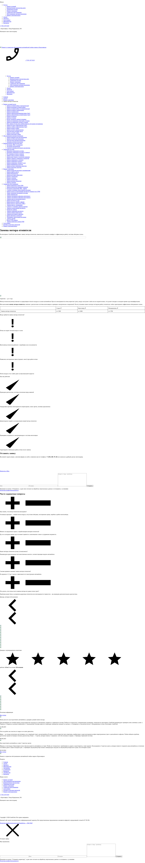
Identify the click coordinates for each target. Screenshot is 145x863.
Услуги (5, 5)
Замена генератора (12, 179)
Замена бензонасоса (12, 173)
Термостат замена (12, 209)
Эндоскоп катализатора (13, 146)
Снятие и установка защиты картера (17, 206)
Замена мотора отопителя (14, 181)
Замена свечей (11, 218)
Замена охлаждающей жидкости (16, 208)
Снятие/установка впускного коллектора (18, 148)
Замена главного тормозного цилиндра (18, 158)
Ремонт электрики (12, 11)
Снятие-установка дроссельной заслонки (19, 190)
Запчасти (6, 18)
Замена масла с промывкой (14, 205)
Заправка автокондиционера (15, 142)
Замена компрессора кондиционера (17, 137)
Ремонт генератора (12, 176)
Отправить (90, 486)
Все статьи (3, 715)
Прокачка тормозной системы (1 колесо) (18, 152)
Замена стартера (11, 182)
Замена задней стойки (13, 133)
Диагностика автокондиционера (16, 140)
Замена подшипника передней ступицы (18, 121)
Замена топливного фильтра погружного (18, 197)
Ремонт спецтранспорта (13, 15)
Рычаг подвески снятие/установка (16, 119)
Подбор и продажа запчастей (11, 224)
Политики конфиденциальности (9, 490)
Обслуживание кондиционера (12, 781)
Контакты (6, 23)
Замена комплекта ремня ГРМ (15, 221)
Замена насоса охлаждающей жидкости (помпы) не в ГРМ (23, 191)
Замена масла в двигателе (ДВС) (16, 203)
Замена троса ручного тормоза (15, 155)
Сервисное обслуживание (14, 12)
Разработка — (25, 823)
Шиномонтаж (7, 21)
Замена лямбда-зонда (13, 172)
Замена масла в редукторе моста (16, 199)
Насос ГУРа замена (12, 220)
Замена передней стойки (14, 134)
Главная (5, 97)
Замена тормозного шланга (14, 161)
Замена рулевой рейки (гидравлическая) (18, 108)
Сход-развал (6, 20)
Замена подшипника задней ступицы (17, 122)
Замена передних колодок (14, 167)
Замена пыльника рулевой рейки (16, 107)
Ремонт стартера (11, 178)
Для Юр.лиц (6, 772)
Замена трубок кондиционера (15, 139)
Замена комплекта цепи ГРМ (15, 185)
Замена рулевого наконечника (15, 110)
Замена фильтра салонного (14, 215)
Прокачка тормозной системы (15, 151)
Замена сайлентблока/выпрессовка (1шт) (18, 113)
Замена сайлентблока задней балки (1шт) (18, 114)
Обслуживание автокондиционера (16, 14)
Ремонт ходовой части (9, 104)
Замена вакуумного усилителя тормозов (18, 157)
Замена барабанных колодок (15, 164)
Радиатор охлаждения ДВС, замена (17, 188)
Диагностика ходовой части (15, 131)
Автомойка (6, 768)
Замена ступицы (11, 117)
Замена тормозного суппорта (15, 160)
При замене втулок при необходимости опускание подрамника (25, 124)
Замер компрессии (12, 194)
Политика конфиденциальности (9, 823)
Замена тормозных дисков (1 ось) (16, 163)
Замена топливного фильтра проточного (18, 196)
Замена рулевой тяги (13, 111)
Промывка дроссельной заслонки (16, 217)
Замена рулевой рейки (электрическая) (18, 105)
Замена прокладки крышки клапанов (17, 187)
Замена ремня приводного (14, 212)
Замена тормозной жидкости (15, 211)
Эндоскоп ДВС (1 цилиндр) (15, 145)
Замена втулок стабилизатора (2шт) (17, 125)
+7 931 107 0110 (4, 26)
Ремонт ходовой (11, 6)
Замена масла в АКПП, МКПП (15, 202)
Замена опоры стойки (13, 128)
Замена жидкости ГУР (13, 200)
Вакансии (6, 771)
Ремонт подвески (12, 116)
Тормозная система (12, 9)
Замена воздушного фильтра (15, 214)
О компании (6, 769)
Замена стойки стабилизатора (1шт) (17, 127)
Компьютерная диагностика (11, 782)
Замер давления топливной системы (17, 193)
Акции (5, 17)
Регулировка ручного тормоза (15, 154)
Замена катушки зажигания (14, 175)
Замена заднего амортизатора (15, 130)
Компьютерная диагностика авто (16, 8)
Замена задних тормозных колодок (17, 166)
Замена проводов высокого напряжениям (18, 170)
